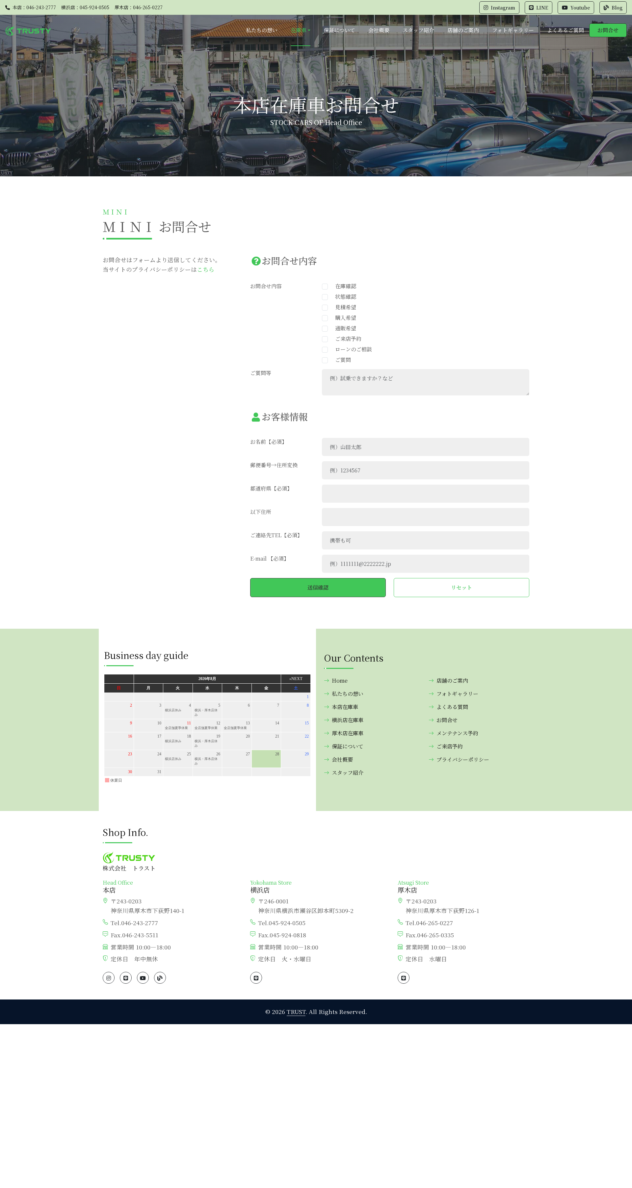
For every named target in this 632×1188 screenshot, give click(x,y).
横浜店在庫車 (347, 720)
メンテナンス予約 (457, 733)
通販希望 (343, 328)
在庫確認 (343, 286)
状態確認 (343, 296)
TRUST (296, 1011)
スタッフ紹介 (418, 30)
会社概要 (378, 30)
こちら (206, 269)
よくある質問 (452, 707)
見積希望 (343, 307)
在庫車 (298, 30)
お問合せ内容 (266, 286)
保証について (339, 30)
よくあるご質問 (565, 30)
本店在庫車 (345, 707)
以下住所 (260, 512)
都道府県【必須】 (271, 488)
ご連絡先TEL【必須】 (276, 535)
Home (340, 680)
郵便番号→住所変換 (274, 465)
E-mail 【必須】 (269, 558)
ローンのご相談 (351, 349)
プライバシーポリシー (462, 759)
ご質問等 (260, 373)
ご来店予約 (345, 338)
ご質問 (340, 360)
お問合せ (608, 30)
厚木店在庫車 (347, 733)
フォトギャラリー (513, 30)
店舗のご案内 (463, 30)
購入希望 (343, 317)
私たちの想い (261, 30)
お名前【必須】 (268, 441)
